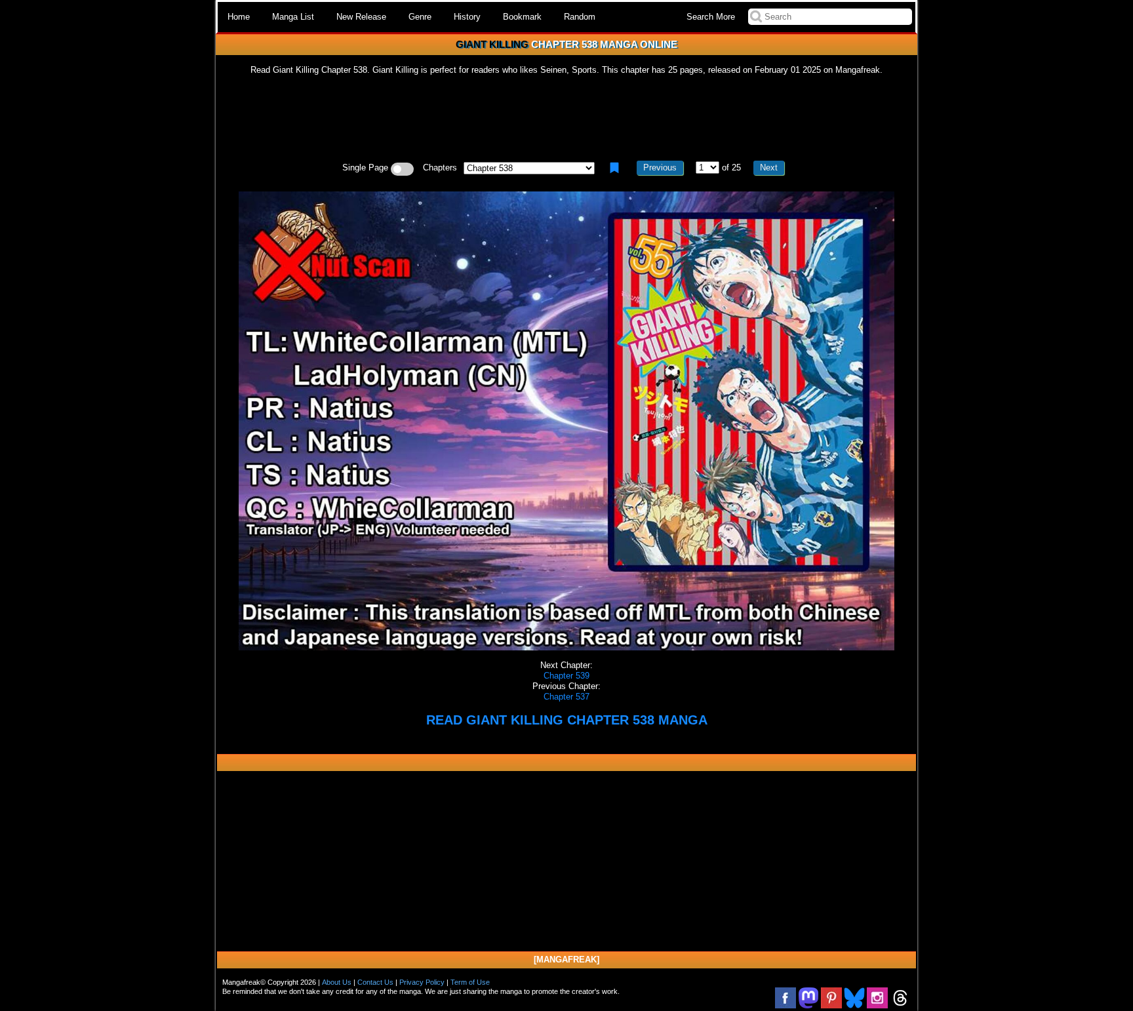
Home (239, 17)
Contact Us (375, 982)
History (467, 17)
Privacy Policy (422, 982)
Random (579, 17)
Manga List (293, 17)
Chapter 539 (566, 676)
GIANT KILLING (492, 44)
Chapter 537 (566, 697)
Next (769, 167)
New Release (361, 17)
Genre (419, 17)
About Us (336, 982)
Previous (660, 167)
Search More (710, 17)
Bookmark (522, 17)
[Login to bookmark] (614, 168)
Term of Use (470, 982)
